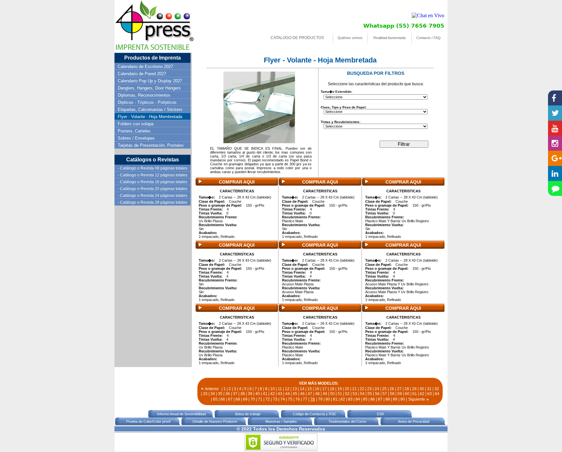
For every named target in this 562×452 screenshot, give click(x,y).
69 (245, 399)
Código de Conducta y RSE (314, 414)
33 (205, 393)
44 (287, 393)
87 (380, 399)
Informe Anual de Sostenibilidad (181, 414)
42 (272, 393)
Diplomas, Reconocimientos (144, 95)
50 (332, 393)
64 (437, 393)
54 (362, 393)
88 (387, 399)
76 (297, 399)
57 (384, 393)
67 (230, 399)
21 (354, 389)
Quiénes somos (350, 38)
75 (290, 399)
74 (282, 399)
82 (343, 399)
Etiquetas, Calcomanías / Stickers (150, 109)
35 (220, 393)
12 (287, 389)
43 (280, 393)
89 (395, 399)
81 (335, 399)
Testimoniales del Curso (347, 421)
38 (242, 393)
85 (365, 399)
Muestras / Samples (281, 421)
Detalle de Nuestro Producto (215, 421)
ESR (380, 414)
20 (347, 389)
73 (275, 399)
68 (237, 399)
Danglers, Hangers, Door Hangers (149, 88)
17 (324, 389)
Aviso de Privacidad (413, 421)
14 (302, 389)
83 (350, 399)
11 (280, 389)
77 (305, 399)
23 (369, 389)
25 (384, 389)
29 (414, 389)
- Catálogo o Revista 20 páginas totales (152, 188)
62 (422, 393)
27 (399, 389)
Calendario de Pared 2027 (142, 73)
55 (370, 393)
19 (339, 389)
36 (227, 393)
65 (215, 399)
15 (309, 389)
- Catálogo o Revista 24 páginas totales (152, 195)
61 (414, 393)
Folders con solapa (136, 123)
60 (407, 393)
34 (212, 393)
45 (295, 393)
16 (317, 389)
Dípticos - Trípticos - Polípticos (147, 102)
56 (377, 393)
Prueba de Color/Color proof (148, 421)
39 (250, 393)
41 (265, 393)
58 (392, 393)
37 (235, 393)
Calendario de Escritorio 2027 (145, 66)
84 (357, 399)
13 (294, 389)
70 (252, 399)
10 (272, 389)
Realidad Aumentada (389, 38)
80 (328, 399)
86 (372, 399)
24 (377, 389)
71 (260, 399)
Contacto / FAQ (428, 38)
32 (437, 389)
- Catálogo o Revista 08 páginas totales (152, 168)
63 (429, 393)
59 (399, 393)
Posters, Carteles (134, 131)
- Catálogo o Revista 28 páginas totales (152, 202)
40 (257, 393)
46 (302, 393)
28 (407, 389)
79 (320, 399)
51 (340, 393)
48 (317, 393)
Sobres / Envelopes (136, 138)
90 (402, 399)
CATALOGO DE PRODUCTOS (297, 37)
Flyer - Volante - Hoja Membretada (150, 116)
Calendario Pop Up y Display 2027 (150, 80)
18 (332, 389)
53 (355, 393)
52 (347, 393)
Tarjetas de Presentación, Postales (151, 145)
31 (429, 389)
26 (392, 389)
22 (362, 389)
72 (267, 399)
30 (422, 389)
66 (223, 399)
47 (310, 393)
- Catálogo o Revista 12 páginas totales (152, 175)
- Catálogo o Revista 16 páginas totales (152, 182)
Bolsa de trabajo (248, 414)
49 (325, 393)
